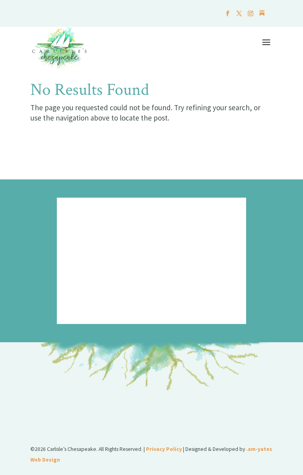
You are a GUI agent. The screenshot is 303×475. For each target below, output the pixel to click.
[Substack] (262, 15)
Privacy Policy (164, 449)
